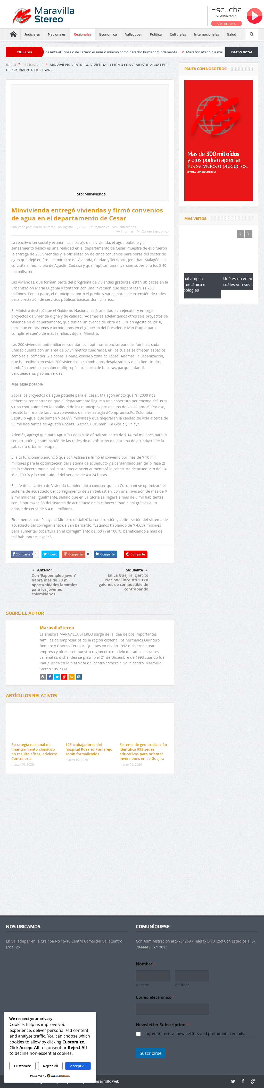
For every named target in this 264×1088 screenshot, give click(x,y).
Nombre (142, 985)
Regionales (82, 34)
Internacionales (206, 34)
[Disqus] (90, 846)
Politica (156, 34)
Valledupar (133, 34)
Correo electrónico (155, 997)
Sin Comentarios (124, 227)
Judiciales (32, 34)
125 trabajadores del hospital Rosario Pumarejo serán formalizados (88, 749)
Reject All (50, 1066)
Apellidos (182, 985)
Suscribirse (151, 1053)
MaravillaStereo (43, 227)
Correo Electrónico (155, 231)
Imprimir (127, 231)
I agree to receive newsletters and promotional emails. (194, 1033)
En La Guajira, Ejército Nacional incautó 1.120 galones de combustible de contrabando (123, 582)
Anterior (44, 570)
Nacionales (57, 34)
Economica (108, 34)
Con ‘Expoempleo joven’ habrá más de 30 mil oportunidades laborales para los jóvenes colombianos (54, 585)
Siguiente (134, 570)
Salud (231, 34)
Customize (22, 1066)
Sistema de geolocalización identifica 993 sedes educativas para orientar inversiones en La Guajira (143, 751)
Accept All (78, 1066)
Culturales (178, 34)
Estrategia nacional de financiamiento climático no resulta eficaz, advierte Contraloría (34, 751)
